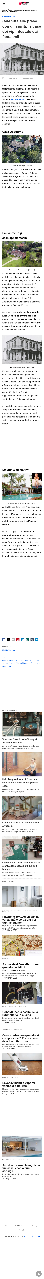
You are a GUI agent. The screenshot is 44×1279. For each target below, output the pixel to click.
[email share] (13, 639)
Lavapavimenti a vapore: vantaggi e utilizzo (18, 1084)
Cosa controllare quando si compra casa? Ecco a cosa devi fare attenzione (20, 1038)
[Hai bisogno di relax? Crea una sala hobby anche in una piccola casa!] (22, 764)
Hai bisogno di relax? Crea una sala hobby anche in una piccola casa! (20, 782)
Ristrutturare (8, 959)
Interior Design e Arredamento (15, 1159)
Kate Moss (9, 663)
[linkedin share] (22, 639)
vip (10, 666)
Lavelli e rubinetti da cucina (14, 1006)
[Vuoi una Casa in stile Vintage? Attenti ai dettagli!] (22, 724)
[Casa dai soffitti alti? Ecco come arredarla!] (22, 808)
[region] (22, 210)
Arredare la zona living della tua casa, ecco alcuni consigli (21, 1168)
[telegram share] (36, 639)
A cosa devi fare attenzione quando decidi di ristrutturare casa (20, 967)
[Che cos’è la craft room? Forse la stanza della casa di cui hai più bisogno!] (22, 848)
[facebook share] (3, 639)
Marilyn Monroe (22, 663)
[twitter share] (8, 639)
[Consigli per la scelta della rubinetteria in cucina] (22, 993)
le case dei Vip (18, 99)
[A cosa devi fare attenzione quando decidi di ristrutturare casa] (22, 945)
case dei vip (13, 661)
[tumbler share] (32, 639)
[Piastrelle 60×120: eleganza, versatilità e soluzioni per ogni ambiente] (22, 896)
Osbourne (34, 663)
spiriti (4, 666)
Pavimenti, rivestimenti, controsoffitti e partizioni (19, 910)
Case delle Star (8, 16)
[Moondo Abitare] (24, 3)
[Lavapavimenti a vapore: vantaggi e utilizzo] (22, 1064)
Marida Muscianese (9, 650)
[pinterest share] (17, 639)
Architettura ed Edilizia (12, 1029)
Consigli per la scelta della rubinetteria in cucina (20, 1013)
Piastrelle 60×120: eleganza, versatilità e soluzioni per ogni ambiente (20, 919)
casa (4, 661)
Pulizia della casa (10, 1077)
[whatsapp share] (27, 639)
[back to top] (39, 1274)
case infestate (26, 661)
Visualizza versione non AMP (32, 1237)
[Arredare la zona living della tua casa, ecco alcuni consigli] (22, 1146)
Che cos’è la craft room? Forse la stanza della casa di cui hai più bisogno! (21, 865)
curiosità (37, 661)
